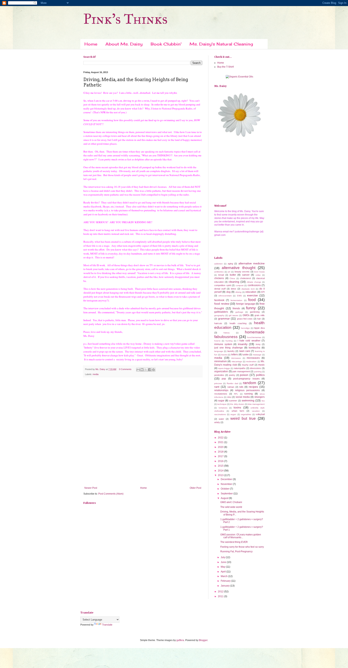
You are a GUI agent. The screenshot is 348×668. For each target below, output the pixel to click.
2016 (221, 461)
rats (241, 387)
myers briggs (224, 368)
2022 (221, 437)
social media (243, 397)
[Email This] (138, 370)
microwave (236, 358)
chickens (219, 278)
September (227, 493)
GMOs (246, 315)
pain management (241, 371)
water (221, 419)
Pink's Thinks (125, 19)
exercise (252, 295)
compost (239, 285)
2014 (221, 470)
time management (256, 404)
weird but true (243, 418)
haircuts (218, 323)
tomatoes (223, 408)
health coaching (238, 323)
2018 (221, 451)
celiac (258, 275)
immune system (223, 344)
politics (260, 374)
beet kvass (259, 272)
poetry (232, 375)
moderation (251, 361)
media (95, 374)
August (225, 498)
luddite (245, 354)
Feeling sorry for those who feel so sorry (242, 546)
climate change (254, 282)
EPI (263, 292)
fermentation (236, 300)
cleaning (234, 281)
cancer (246, 274)
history (227, 333)
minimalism (220, 361)
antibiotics (219, 272)
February (226, 580)
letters (234, 354)
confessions (254, 285)
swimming (248, 400)
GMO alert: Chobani (231, 502)
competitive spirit (222, 285)
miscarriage (237, 361)
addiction (218, 264)
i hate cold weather (249, 340)
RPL (236, 394)
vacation (256, 411)
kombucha (254, 347)
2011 (221, 596)
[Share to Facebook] (150, 370)
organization (221, 371)
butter (233, 274)
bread (221, 275)
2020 (221, 447)
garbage (239, 312)
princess (218, 383)
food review (221, 303)
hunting (229, 341)
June (224, 562)
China (232, 278)
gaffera (180, 640)
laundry (231, 351)
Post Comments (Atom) (110, 493)
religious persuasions (247, 390)
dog (228, 292)
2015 (221, 465)
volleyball (260, 414)
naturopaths (239, 368)
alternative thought (238, 268)
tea (263, 401)
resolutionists (220, 394)
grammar (224, 318)
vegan (233, 414)
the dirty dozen (237, 404)
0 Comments (125, 369)
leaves (224, 355)
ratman (230, 387)
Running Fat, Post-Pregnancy (236, 551)
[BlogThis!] (142, 370)
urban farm (238, 411)
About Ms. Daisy (124, 43)
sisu (229, 397)
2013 (221, 475)
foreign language (245, 303)
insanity (243, 344)
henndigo (245, 328)
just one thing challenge (228, 347)
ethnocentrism (225, 296)
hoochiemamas (254, 337)
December (227, 479)
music (261, 364)
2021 (221, 442)
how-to (217, 341)
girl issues (233, 315)
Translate (107, 624)
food (252, 300)
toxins (237, 407)
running (248, 393)
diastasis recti (248, 289)
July (223, 557)
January (225, 585)
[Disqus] (142, 432)
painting (258, 371)
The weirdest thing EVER (234, 542)
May (223, 566)
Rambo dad (232, 383)
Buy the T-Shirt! (225, 66)
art (229, 272)
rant (216, 386)
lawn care (244, 351)
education (250, 292)
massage (257, 355)
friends (236, 308)
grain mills (260, 315)
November (227, 484)
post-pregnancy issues (246, 378)
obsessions (255, 368)
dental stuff (220, 289)
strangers (259, 397)
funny (251, 308)
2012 (221, 591)
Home (90, 43)
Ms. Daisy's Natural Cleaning (221, 43)
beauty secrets (242, 271)
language (218, 351)
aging (230, 263)
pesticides (219, 375)
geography (219, 315)
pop (224, 378)
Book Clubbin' (166, 43)
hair (259, 319)
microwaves (253, 358)
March (224, 576)
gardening (255, 312)
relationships (221, 390)
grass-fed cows (245, 319)
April (223, 571)
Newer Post (90, 488)
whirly (217, 422)
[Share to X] (146, 370)
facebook (219, 300)
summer (233, 400)
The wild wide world (231, 507)
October (225, 488)
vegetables (246, 414)
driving (238, 292)
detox (233, 289)
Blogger (203, 640)
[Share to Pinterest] (153, 370)
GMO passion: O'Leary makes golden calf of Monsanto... (240, 536)
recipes (253, 386)
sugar (221, 400)
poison (244, 374)
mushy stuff (248, 365)
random (249, 383)
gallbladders (221, 311)
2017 (221, 456)
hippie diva (259, 328)
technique (222, 404)
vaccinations (220, 414)
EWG (239, 296)
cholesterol (245, 278)
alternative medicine (251, 263)
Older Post (195, 488)
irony (258, 344)
